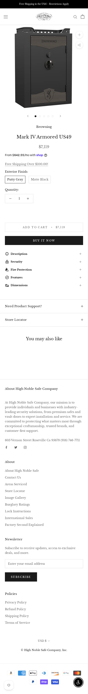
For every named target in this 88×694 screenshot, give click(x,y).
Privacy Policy (16, 602)
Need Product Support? (23, 306)
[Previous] (27, 116)
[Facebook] (6, 447)
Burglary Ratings (17, 504)
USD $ (42, 641)
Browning (44, 127)
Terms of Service (17, 623)
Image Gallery (15, 498)
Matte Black (40, 179)
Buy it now (44, 240)
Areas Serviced (16, 484)
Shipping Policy (17, 616)
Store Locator (16, 320)
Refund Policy (15, 609)
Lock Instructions (18, 511)
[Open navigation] (6, 16)
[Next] (60, 116)
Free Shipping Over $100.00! (26, 164)
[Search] (75, 16)
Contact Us (13, 477)
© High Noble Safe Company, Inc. (44, 650)
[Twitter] (15, 447)
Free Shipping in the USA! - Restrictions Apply (44, 4)
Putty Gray (15, 179)
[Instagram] (25, 447)
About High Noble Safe (22, 471)
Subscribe (21, 576)
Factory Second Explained (24, 525)
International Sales (19, 518)
